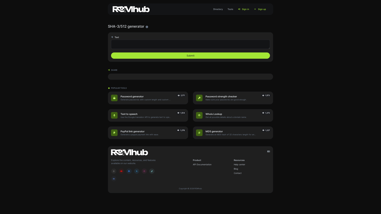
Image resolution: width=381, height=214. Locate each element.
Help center (239, 164)
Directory (218, 9)
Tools (230, 9)
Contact (238, 173)
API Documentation (202, 164)
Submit (191, 55)
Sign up (261, 9)
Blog (236, 168)
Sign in (245, 9)
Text (116, 37)
